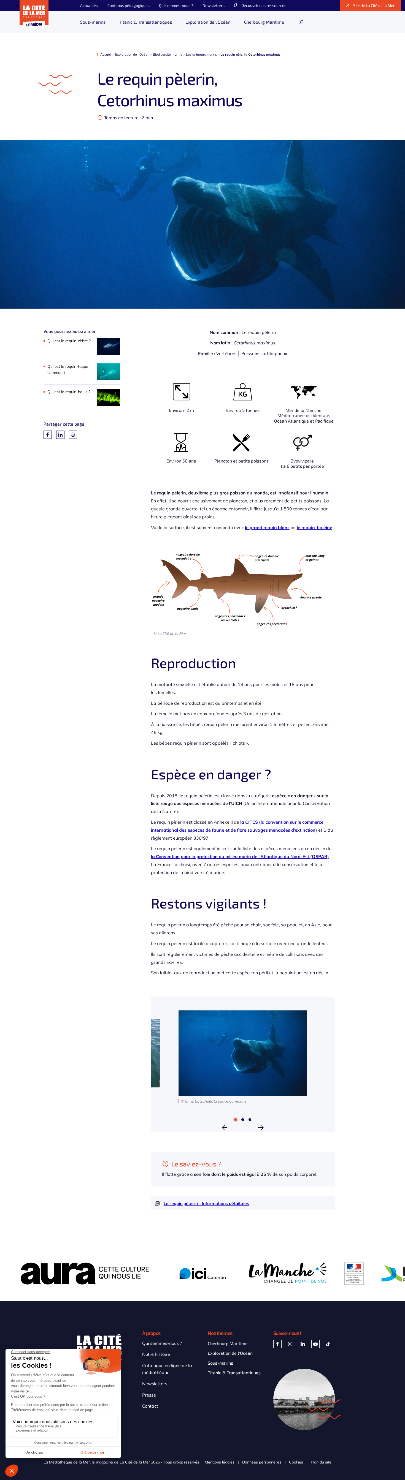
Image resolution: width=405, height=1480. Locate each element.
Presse (149, 1395)
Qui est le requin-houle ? (68, 391)
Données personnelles (261, 1462)
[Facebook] (48, 435)
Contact (150, 1406)
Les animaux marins (201, 54)
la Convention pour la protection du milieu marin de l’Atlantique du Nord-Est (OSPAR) (240, 856)
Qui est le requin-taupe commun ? (67, 369)
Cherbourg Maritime (228, 1343)
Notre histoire (156, 1354)
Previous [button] (224, 1127)
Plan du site (321, 1462)
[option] (243, 1056)
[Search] (301, 22)
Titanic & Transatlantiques (234, 1372)
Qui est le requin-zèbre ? (69, 340)
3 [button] (250, 1119)
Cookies (296, 1462)
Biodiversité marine (167, 54)
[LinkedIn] (60, 435)
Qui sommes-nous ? (162, 1343)
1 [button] (236, 1119)
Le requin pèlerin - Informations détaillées (206, 1203)
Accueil (106, 54)
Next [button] (261, 1127)
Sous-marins (220, 1362)
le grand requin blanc (267, 527)
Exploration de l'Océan (132, 54)
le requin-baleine (314, 527)
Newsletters (154, 1383)
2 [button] (243, 1119)
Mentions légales (219, 1462)
